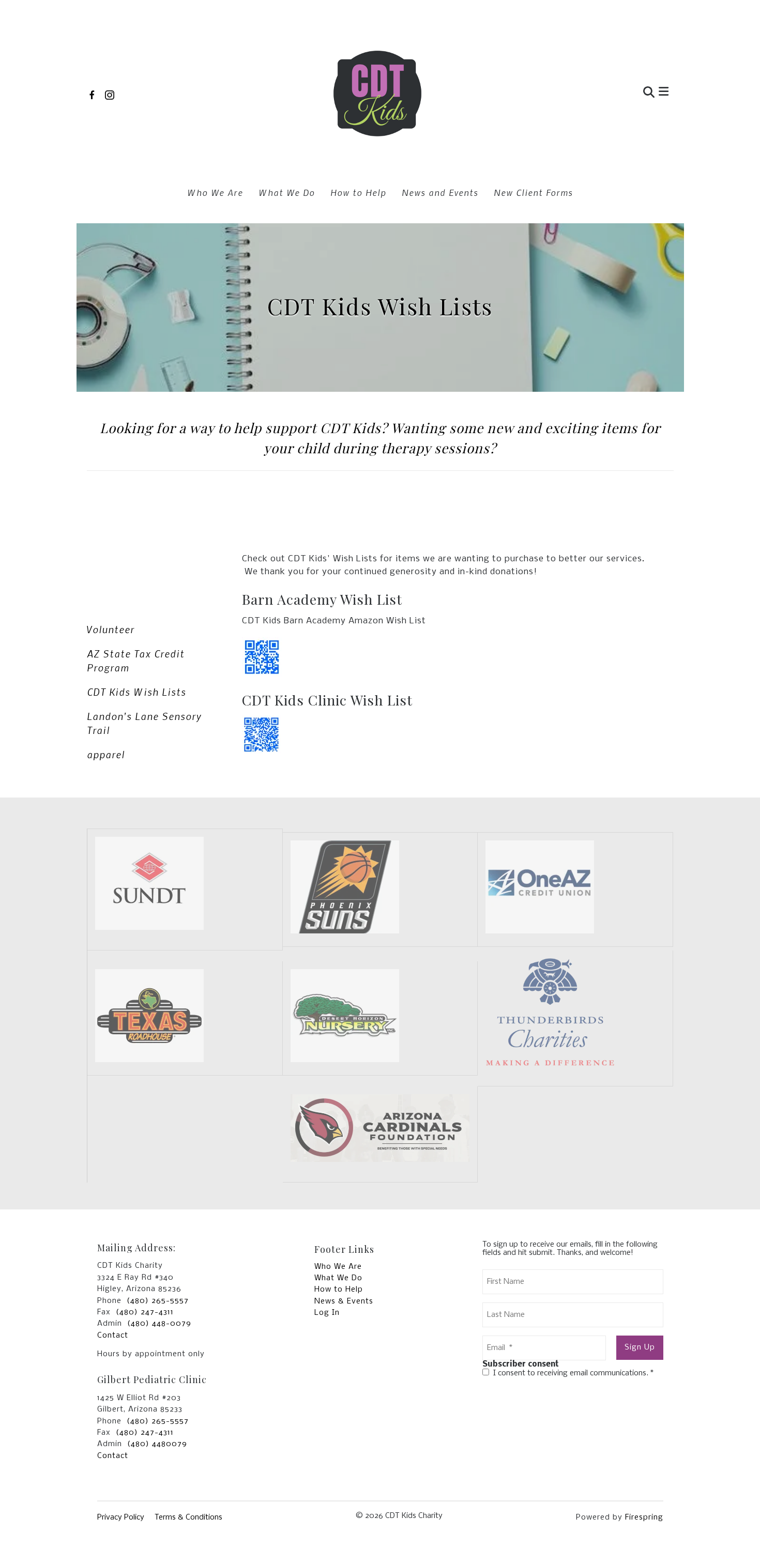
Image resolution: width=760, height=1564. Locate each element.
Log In (327, 1313)
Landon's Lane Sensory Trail (144, 723)
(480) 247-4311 (145, 1312)
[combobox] (599, 93)
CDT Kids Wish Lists (136, 691)
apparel (106, 754)
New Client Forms (533, 192)
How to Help (358, 192)
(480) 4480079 (157, 1444)
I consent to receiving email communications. (572, 1373)
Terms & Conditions (188, 1517)
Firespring (644, 1517)
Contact (112, 1335)
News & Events (343, 1301)
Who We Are (215, 192)
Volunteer (110, 629)
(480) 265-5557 (158, 1301)
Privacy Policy (120, 1517)
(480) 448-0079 (159, 1324)
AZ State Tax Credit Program (136, 660)
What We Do (287, 192)
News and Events (440, 192)
